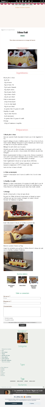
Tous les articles (6, 362)
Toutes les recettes (6, 349)
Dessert (3, 372)
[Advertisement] (22, 18)
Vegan (3, 353)
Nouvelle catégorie (6, 360)
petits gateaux (5, 358)
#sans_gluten (20, 381)
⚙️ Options (32, 403)
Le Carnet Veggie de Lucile (22, 4)
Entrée (3, 370)
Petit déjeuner (4, 367)
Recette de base (6, 355)
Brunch (3, 375)
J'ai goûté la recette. (9, 320)
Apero (2, 374)
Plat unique (4, 352)
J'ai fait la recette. (9, 318)
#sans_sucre (32, 381)
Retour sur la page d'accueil (9, 29)
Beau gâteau (5, 357)
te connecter (22, 322)
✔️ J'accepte (14, 403)
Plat (2, 371)
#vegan (26, 381)
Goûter (3, 368)
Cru (3, 350)
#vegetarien (13, 381)
